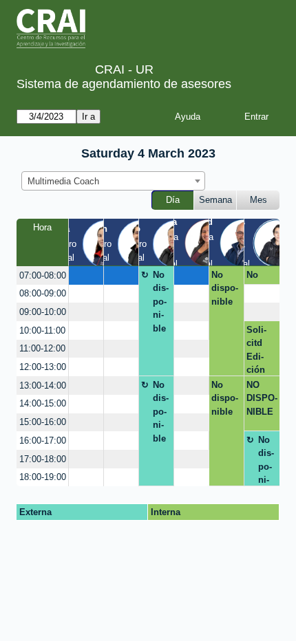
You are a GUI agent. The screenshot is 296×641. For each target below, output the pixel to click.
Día (173, 200)
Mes (258, 200)
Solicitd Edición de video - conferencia (259, 350)
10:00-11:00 (42, 330)
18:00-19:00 (42, 477)
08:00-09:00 (42, 293)
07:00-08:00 (42, 275)
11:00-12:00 (42, 348)
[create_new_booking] (86, 275)
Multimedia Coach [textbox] (63, 181)
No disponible (161, 302)
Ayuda (187, 116)
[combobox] (113, 181)
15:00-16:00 (42, 422)
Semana (215, 200)
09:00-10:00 (42, 312)
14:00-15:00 (42, 403)
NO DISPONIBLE (261, 398)
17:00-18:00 (42, 459)
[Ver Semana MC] (208, 241)
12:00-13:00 (42, 367)
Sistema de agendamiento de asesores (124, 84)
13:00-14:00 (42, 385)
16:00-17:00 (42, 440)
